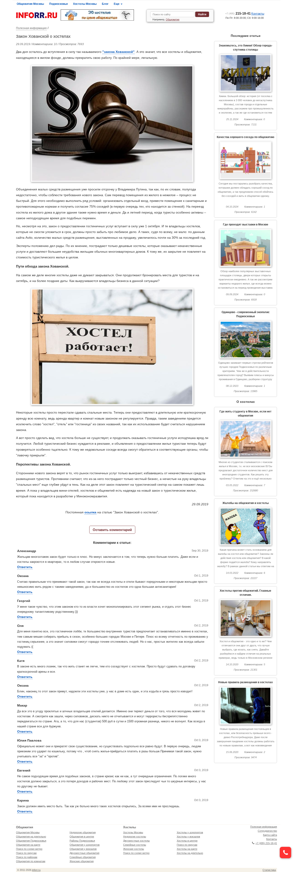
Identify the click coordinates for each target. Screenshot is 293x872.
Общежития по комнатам (30, 861)
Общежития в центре (82, 836)
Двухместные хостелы (136, 840)
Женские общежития (82, 861)
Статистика (269, 870)
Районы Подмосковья (82, 840)
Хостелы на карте (187, 849)
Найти (202, 14)
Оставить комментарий (112, 530)
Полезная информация (31, 28)
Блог (105, 3)
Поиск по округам (26, 853)
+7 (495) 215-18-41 (266, 843)
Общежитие (172, 19)
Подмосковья (58, 3)
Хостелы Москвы (85, 3)
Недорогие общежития (83, 832)
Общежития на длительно (31, 836)
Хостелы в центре (187, 840)
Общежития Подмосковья (31, 840)
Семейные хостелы (134, 844)
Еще (117, 3)
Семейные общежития (83, 857)
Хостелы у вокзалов (188, 836)
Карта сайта (270, 835)
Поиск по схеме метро (29, 849)
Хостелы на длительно (190, 853)
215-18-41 (238, 13)
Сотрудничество (267, 830)
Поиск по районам (26, 857)
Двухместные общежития (84, 853)
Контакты (257, 13)
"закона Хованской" (118, 52)
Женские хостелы (133, 849)
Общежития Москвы (30, 3)
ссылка (90, 512)
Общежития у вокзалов (83, 849)
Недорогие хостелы (134, 836)
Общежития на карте (28, 844)
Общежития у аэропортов (85, 844)
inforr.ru (36, 870)
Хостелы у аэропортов (190, 832)
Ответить (25, 567)
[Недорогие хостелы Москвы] (102, 15)
